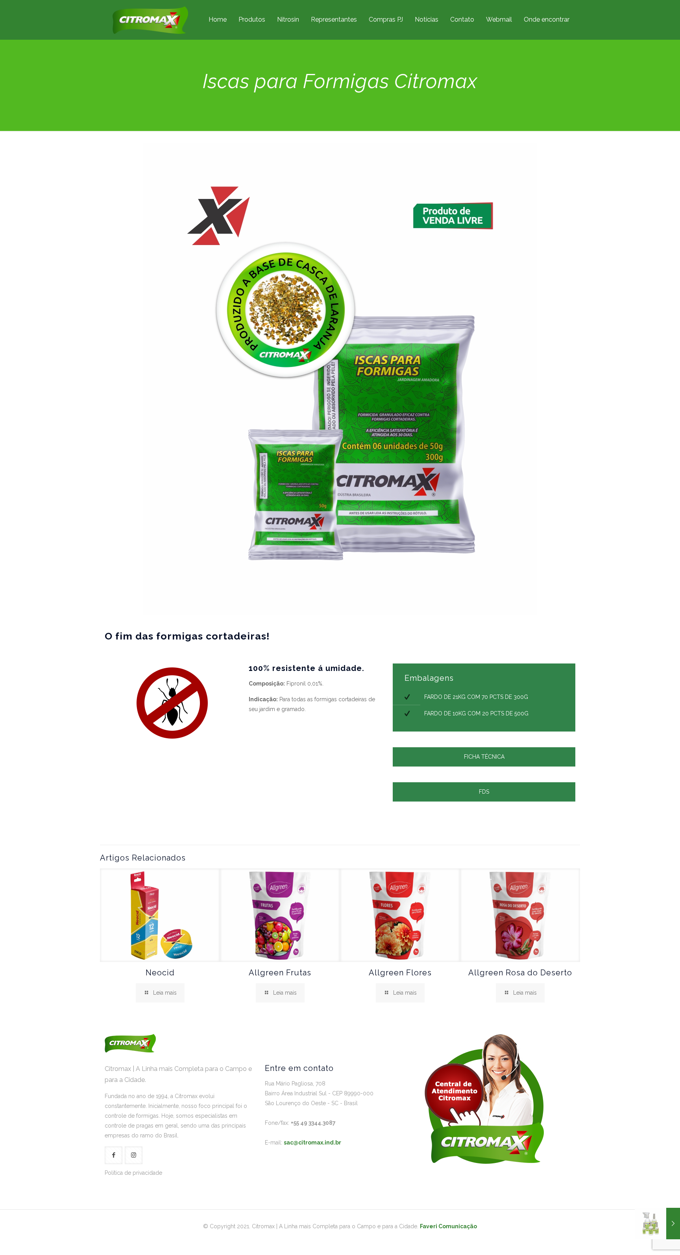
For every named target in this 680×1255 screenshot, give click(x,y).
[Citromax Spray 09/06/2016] (657, 1223)
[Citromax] (150, 19)
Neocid (160, 972)
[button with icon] (113, 1155)
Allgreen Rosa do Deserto (520, 972)
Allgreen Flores (400, 972)
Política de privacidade (133, 1173)
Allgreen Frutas (280, 972)
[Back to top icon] (642, 1239)
